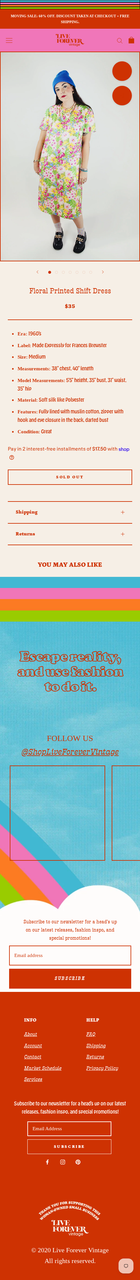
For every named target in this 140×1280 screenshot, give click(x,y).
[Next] (103, 271)
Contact (32, 1057)
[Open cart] (131, 40)
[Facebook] (47, 1162)
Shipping (26, 512)
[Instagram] (62, 1162)
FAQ (90, 1034)
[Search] (120, 40)
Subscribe (70, 978)
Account (33, 1045)
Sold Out (70, 477)
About (30, 1034)
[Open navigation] (9, 40)
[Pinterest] (78, 1162)
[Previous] (37, 271)
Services (33, 1079)
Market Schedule (43, 1068)
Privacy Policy (102, 1068)
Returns (25, 534)
